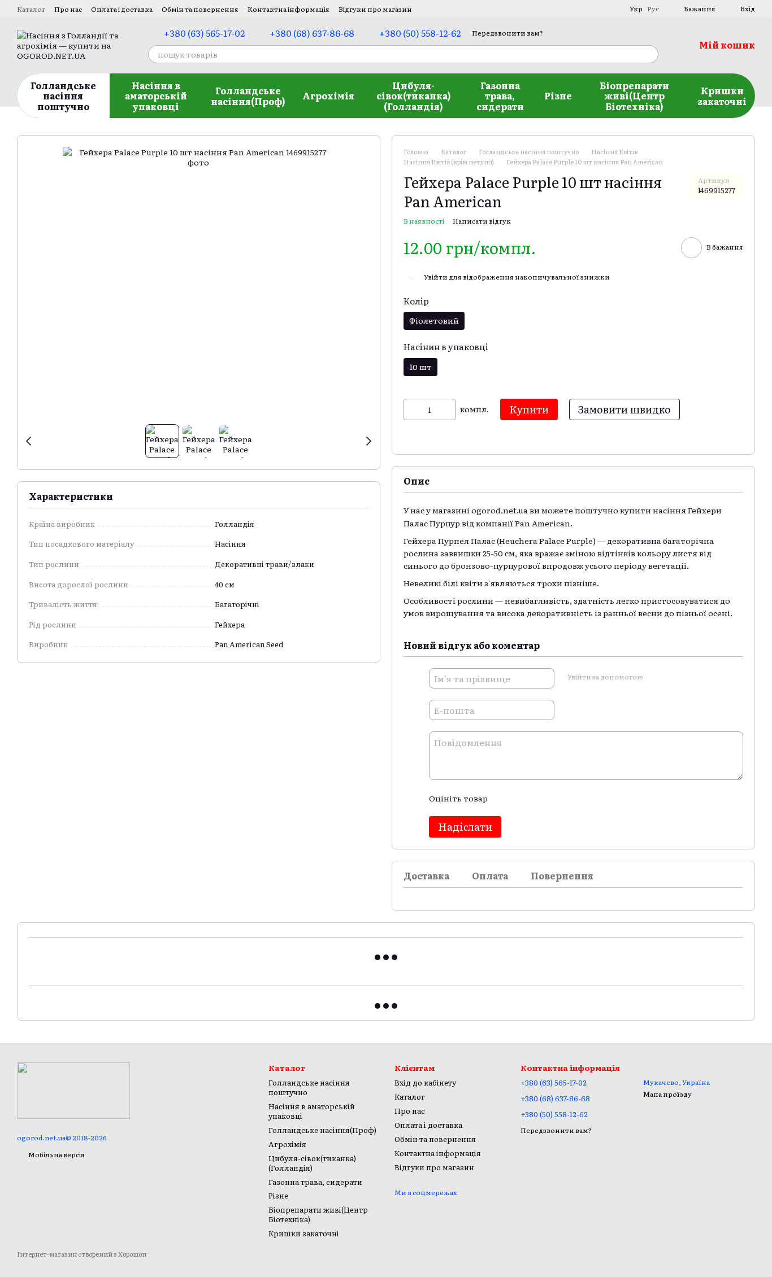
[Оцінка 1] (506, 798)
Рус (653, 8)
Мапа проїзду (667, 1094)
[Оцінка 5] (578, 798)
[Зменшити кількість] (412, 409)
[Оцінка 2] (524, 798)
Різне (558, 95)
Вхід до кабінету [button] (425, 1082)
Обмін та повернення (200, 9)
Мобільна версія (56, 1154)
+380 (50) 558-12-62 (420, 32)
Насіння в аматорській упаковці (156, 96)
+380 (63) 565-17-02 (204, 32)
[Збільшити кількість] (447, 409)
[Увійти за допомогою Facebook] (655, 676)
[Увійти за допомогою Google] (673, 676)
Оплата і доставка (122, 9)
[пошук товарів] (649, 54)
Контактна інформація (288, 9)
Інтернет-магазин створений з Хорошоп (81, 1254)
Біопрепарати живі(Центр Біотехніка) (634, 96)
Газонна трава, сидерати (500, 96)
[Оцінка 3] (542, 798)
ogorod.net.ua (499, 510)
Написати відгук (482, 221)
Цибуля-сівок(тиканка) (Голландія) (413, 96)
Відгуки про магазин (375, 9)
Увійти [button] (436, 277)
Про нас (68, 9)
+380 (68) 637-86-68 (312, 32)
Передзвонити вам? (507, 33)
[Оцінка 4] (560, 798)
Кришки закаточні (722, 95)
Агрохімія (328, 95)
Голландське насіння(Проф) (248, 95)
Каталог (31, 9)
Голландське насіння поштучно (63, 96)
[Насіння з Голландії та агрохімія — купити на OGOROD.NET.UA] (73, 1089)
